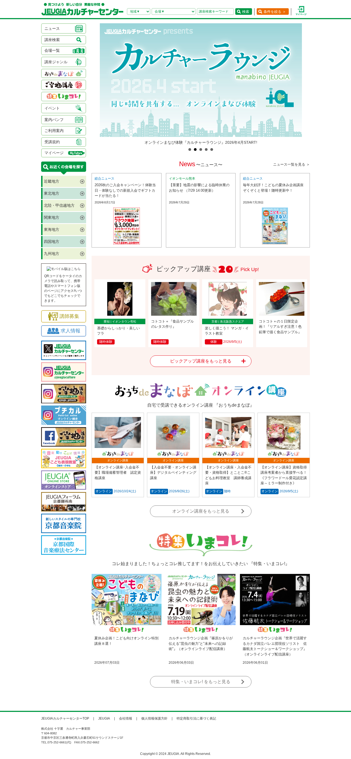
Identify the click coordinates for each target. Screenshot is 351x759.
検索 (245, 12)
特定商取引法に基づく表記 (196, 718)
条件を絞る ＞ (275, 12)
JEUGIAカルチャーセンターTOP (65, 718)
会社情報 (125, 718)
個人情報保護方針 (154, 718)
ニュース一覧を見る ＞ (291, 164)
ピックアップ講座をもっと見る (200, 361)
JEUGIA (104, 718)
